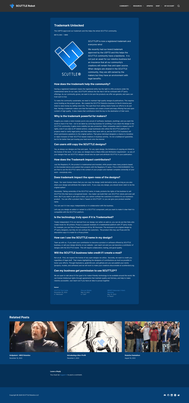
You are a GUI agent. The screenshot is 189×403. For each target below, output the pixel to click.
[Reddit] (179, 395)
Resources (137, 6)
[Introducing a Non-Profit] (94, 336)
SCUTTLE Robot (25, 5)
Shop (158, 6)
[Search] (179, 6)
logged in (63, 375)
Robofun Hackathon (132, 355)
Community (124, 6)
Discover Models (86, 290)
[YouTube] (175, 395)
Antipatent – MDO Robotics (19, 355)
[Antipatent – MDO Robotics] (36, 336)
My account (169, 6)
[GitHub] (168, 395)
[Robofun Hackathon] (152, 336)
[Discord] (165, 395)
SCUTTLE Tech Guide (61, 290)
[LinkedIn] (172, 395)
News (66, 35)
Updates (150, 6)
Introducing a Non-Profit (76, 355)
